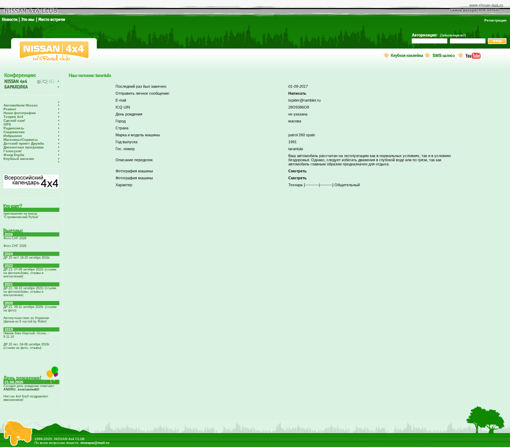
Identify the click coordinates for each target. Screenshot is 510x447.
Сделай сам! (14, 120)
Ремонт (9, 109)
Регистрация (495, 20)
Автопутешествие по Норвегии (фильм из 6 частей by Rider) (26, 319)
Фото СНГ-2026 (14, 238)
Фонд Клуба (13, 155)
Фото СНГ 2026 (14, 246)
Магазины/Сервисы (20, 139)
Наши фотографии (19, 113)
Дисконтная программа (23, 147)
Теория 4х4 (13, 117)
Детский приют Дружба (23, 143)
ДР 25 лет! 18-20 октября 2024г (26, 257)
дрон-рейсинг (394, 440)
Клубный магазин (18, 159)
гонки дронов (418, 440)
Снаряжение (14, 132)
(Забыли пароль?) (453, 35)
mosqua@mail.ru (94, 443)
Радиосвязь (13, 128)
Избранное (12, 136)
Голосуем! (12, 151)
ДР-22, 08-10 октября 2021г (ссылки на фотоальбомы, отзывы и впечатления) (29, 291)
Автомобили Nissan (20, 105)
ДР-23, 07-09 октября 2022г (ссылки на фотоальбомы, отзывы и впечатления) (29, 273)
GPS (7, 124)
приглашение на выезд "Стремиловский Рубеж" (21, 215)
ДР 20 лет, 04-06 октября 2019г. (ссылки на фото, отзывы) (26, 346)
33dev (376, 440)
